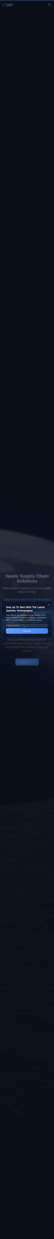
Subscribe (27, 631)
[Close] (48, 604)
